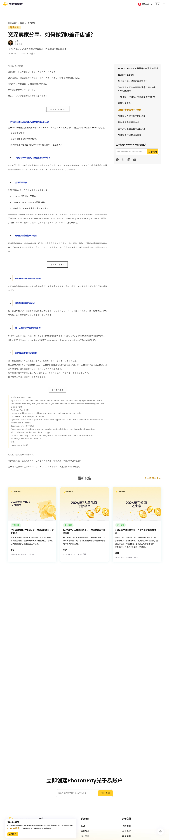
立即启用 (152, 151)
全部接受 (12, 834)
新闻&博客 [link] (12, 23)
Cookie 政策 (13, 828)
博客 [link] (22, 23)
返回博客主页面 (152, 478)
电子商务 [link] (31, 23)
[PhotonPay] (13, 4)
